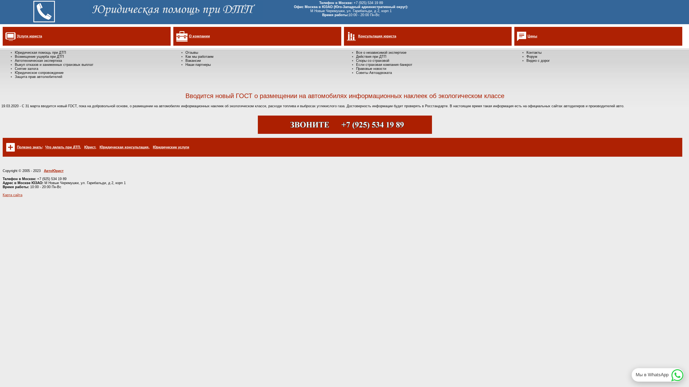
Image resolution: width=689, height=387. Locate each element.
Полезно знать (29, 147)
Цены (532, 36)
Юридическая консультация (124, 147)
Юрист (89, 147)
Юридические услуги (171, 147)
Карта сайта (12, 195)
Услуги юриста (29, 36)
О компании (199, 36)
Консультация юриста (377, 36)
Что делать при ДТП (62, 147)
